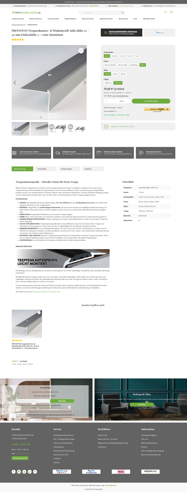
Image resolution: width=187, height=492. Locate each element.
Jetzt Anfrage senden (126, 6)
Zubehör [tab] (88, 169)
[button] (157, 110)
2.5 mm (114, 56)
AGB (72, 415)
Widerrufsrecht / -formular (107, 439)
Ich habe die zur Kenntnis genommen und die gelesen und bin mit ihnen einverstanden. (45, 416)
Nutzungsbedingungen (44, 408)
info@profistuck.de (23, 453)
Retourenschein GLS (61, 455)
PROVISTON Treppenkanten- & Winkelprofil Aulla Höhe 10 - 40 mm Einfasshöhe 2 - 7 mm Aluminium (25, 346)
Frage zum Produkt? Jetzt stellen (122, 126)
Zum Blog (141, 404)
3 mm (122, 56)
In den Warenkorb (151, 101)
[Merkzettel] (171, 12)
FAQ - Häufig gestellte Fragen (64, 439)
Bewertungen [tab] (66, 169)
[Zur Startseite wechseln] (26, 12)
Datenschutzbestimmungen (35, 415)
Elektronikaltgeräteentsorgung (152, 451)
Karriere (144, 447)
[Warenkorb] (176, 10)
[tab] (22, 168)
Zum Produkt (27, 369)
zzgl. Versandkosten (120, 96)
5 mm (129, 56)
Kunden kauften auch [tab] (93, 305)
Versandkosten (111, 485)
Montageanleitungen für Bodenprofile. (46, 292)
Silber (143, 65)
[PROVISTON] (159, 32)
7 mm (137, 56)
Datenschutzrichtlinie (24, 408)
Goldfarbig (134, 65)
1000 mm (108, 83)
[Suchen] (122, 13)
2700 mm (118, 83)
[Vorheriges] (14, 83)
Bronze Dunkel (110, 65)
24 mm (115, 74)
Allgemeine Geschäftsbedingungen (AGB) (113, 443)
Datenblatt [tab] (42, 169)
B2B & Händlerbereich (149, 443)
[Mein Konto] (165, 12)
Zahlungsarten (59, 447)
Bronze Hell (123, 65)
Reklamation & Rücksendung (64, 451)
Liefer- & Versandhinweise (63, 443)
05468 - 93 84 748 (21, 444)
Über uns (144, 439)
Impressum (102, 447)
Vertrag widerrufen (20, 458)
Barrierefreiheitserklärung (150, 455)
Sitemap (57, 462)
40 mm (123, 74)
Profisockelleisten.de (18, 25)
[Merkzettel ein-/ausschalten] (81, 50)
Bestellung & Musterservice (64, 435)
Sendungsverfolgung (148, 435)
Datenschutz (102, 435)
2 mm (107, 56)
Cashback (57, 459)
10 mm (107, 74)
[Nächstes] (84, 83)
